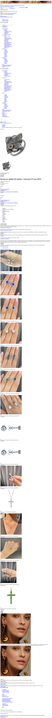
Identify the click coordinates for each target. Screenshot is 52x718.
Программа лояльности (6, 699)
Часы (5, 56)
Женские (3, 218)
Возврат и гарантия (5, 692)
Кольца (5, 49)
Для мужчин (6, 39)
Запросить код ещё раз (4, 13)
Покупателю (4, 113)
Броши (5, 54)
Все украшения (5, 28)
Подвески (6, 51)
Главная (3, 124)
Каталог (3, 125)
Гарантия (2, 243)
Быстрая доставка (7, 34)
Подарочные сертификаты (7, 65)
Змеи (5, 36)
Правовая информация (6, 700)
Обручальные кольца (8, 42)
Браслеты (6, 52)
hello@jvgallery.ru (5, 705)
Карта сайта (4, 695)
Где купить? (4, 689)
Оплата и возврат (3, 223)
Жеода (5, 47)
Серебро (5, 30)
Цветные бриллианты (8, 89)
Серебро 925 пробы (5, 211)
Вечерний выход (7, 43)
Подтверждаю (2, 717)
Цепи (5, 55)
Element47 (2, 175)
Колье (5, 53)
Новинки (6, 33)
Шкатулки (6, 40)
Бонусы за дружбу (5, 696)
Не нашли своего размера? (5, 189)
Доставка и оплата (5, 690)
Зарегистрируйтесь (10, 14)
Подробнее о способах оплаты (5, 227)
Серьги (5, 50)
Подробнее (2, 235)
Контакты (4, 703)
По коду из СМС (3, 6)
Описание (2, 203)
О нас (3, 112)
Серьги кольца (6, 46)
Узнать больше (2, 681)
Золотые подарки (7, 37)
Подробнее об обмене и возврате (6, 230)
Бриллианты (6, 32)
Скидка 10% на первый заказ (7, 698)
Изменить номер (11, 13)
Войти (15, 13)
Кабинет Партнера (5, 116)
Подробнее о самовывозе (4, 238)
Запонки (5, 101)
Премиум (4, 57)
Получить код (12, 8)
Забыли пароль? (22, 7)
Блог (3, 64)
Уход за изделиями (5, 691)
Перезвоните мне (5, 20)
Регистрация (4, 115)
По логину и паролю (10, 6)
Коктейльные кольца (8, 44)
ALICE (3, 214)
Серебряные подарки (8, 38)
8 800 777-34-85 (5, 19)
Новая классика (7, 45)
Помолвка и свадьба (7, 31)
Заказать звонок (5, 247)
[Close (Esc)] (0, 15)
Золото (5, 29)
